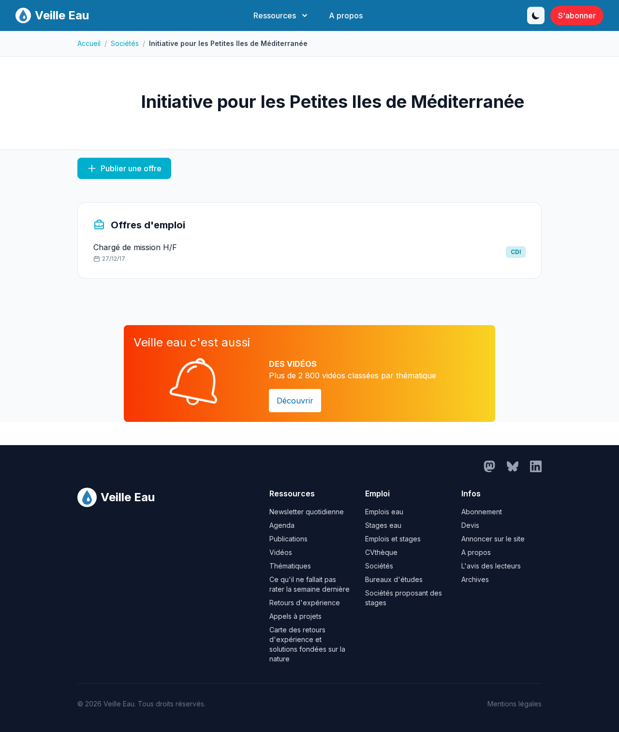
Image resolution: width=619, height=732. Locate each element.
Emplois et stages (393, 539)
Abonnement (481, 512)
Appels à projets (295, 616)
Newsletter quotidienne (306, 512)
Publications (288, 539)
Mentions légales (514, 704)
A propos (346, 15)
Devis (470, 525)
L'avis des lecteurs (491, 566)
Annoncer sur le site (493, 539)
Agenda (282, 525)
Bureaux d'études (394, 579)
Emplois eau (384, 512)
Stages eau (383, 525)
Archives (475, 579)
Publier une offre (131, 168)
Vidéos (280, 552)
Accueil (89, 43)
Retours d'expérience (304, 602)
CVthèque (381, 552)
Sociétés (125, 43)
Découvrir (295, 400)
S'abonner (577, 15)
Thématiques (290, 566)
